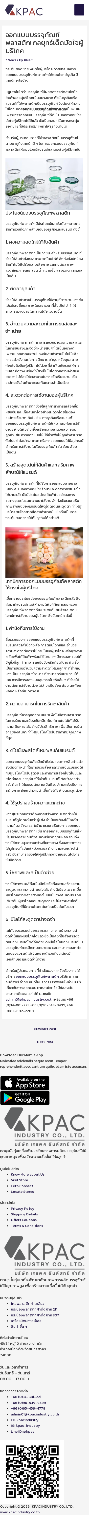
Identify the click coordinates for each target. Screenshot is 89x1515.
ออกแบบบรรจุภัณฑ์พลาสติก (37, 976)
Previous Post (45, 1029)
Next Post (45, 1041)
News (12, 60)
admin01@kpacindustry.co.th (29, 999)
